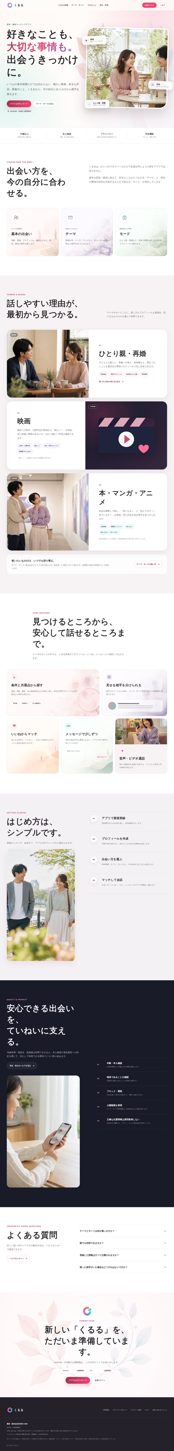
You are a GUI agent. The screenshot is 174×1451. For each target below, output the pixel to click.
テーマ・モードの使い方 (148, 564)
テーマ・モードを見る (45, 104)
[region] (87, 232)
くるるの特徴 (63, 5)
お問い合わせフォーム (159, 1410)
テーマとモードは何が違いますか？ (123, 1231)
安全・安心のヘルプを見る (22, 1066)
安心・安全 (104, 5)
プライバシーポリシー (120, 1410)
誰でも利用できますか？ (123, 1243)
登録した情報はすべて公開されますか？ (123, 1255)
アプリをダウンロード (19, 104)
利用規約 (106, 1410)
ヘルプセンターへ (18, 1258)
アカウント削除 (136, 1410)
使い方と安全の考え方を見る (111, 381)
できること (91, 5)
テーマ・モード (78, 5)
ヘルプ (162, 5)
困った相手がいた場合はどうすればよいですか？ (123, 1267)
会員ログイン (149, 5)
